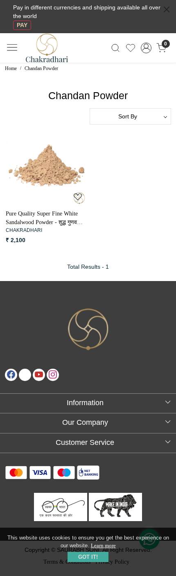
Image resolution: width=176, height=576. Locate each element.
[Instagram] (53, 375)
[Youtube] (39, 375)
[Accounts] (146, 48)
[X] (25, 375)
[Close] (166, 9)
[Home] (54, 53)
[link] (115, 48)
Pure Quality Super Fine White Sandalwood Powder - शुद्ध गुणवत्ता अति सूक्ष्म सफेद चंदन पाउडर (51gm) (44, 219)
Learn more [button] (103, 545)
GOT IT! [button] (88, 557)
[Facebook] (11, 375)
